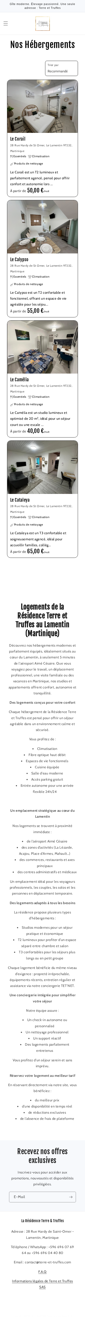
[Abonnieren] (71, 1197)
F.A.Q (42, 1272)
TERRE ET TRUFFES (34, 1316)
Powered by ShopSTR (60, 1316)
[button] (6, 23)
